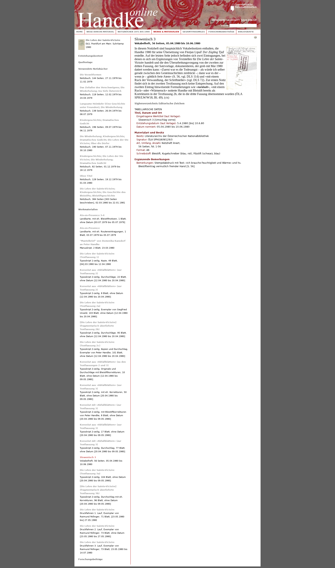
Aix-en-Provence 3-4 (92, 215)
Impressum (218, 20)
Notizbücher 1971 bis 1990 (134, 32)
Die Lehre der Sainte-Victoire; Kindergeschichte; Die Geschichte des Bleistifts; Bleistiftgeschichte (103, 192)
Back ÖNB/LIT (249, 20)
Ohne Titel (86, 176)
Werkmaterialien (88, 209)
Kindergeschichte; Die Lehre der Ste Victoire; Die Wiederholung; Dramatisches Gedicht (101, 159)
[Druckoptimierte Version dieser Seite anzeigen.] (255, 37)
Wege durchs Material (100, 32)
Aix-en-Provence (90, 228)
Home (79, 32)
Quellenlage (85, 62)
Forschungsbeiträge (221, 32)
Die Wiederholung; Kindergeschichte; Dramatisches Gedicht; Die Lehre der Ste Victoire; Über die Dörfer (104, 140)
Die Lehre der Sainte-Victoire (103, 40)
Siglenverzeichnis (146, 103)
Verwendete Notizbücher (93, 69)
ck (166, 97)
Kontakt (233, 20)
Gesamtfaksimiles (194, 32)
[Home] (117, 14)
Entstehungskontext (90, 56)
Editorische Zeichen (172, 103)
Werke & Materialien (166, 32)
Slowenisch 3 (88, 457)
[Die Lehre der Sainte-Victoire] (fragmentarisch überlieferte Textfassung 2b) (98, 326)
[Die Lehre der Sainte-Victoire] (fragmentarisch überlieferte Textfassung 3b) (98, 490)
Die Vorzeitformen (90, 74)
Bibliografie (246, 32)
